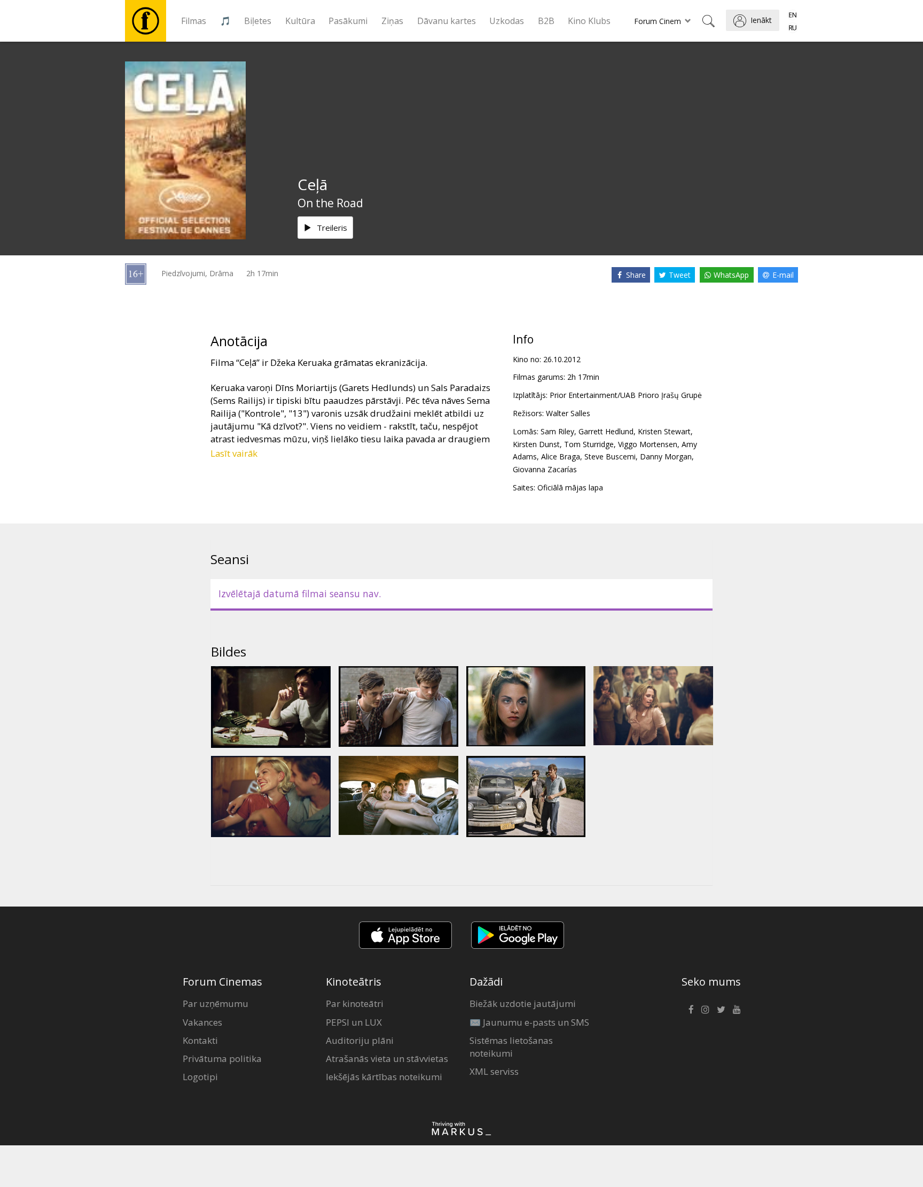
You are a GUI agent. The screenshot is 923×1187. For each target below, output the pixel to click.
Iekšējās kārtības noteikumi (384, 1077)
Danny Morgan (666, 456)
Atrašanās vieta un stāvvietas (387, 1058)
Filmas (193, 21)
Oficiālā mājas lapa (570, 487)
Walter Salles (568, 413)
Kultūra (300, 21)
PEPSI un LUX (354, 1022)
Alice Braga (560, 456)
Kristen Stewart (664, 431)
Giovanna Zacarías (545, 469)
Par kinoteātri (355, 1003)
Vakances (202, 1022)
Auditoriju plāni (360, 1040)
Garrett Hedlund (605, 431)
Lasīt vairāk (233, 453)
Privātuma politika (222, 1058)
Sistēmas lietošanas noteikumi (511, 1046)
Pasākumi (347, 21)
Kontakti (200, 1040)
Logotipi (200, 1077)
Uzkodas (506, 21)
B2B (546, 21)
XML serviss (494, 1071)
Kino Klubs (589, 21)
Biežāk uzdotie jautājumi (523, 1003)
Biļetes (257, 21)
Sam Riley (557, 431)
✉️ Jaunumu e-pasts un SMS (529, 1022)
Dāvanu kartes (446, 21)
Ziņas (392, 21)
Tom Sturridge (589, 444)
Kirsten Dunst (536, 444)
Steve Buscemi (610, 456)
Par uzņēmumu (215, 1003)
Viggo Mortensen (647, 444)
